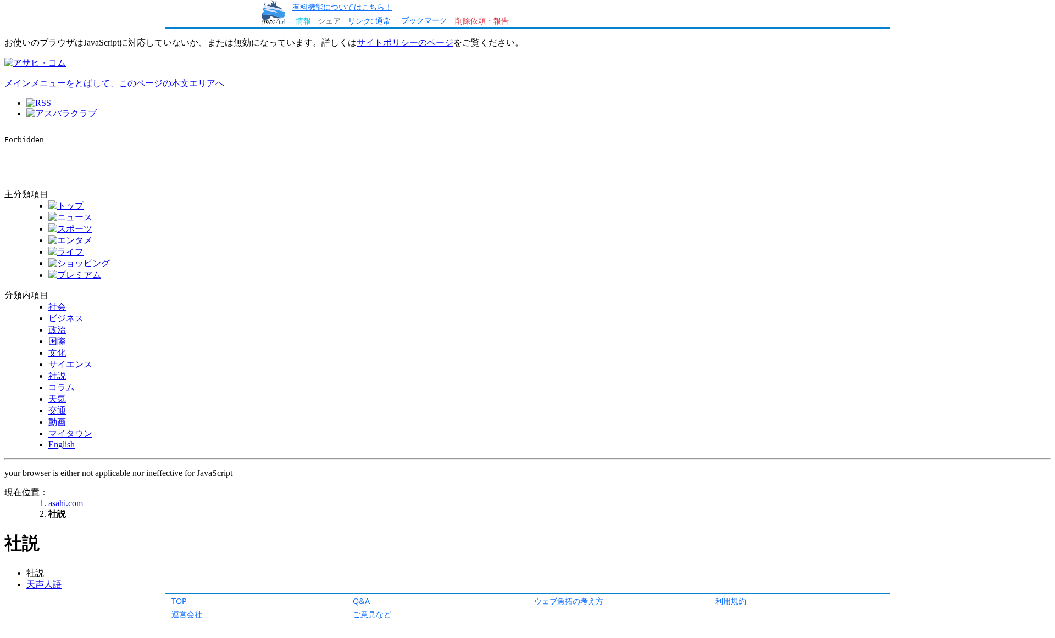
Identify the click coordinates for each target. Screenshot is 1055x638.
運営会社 (186, 614)
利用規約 (730, 601)
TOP (179, 601)
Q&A (361, 601)
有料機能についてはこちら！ (342, 7)
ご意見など (372, 614)
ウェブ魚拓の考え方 (568, 601)
